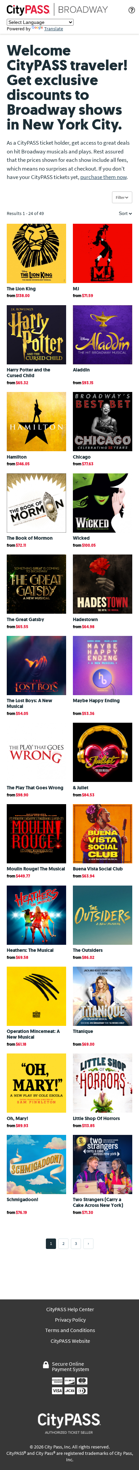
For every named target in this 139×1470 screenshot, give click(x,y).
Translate (53, 29)
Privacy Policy (70, 1320)
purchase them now (103, 177)
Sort (124, 213)
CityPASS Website (70, 1341)
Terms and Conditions (70, 1330)
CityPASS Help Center (70, 1309)
